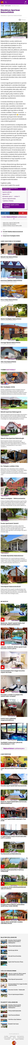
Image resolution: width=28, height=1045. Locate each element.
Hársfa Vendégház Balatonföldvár (11, 319)
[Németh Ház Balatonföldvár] (14, 249)
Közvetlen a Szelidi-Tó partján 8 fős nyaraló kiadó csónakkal (12, 695)
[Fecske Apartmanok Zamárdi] (14, 514)
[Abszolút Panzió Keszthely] (4, 957)
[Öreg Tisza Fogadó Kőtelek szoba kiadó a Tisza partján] (14, 812)
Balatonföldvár (14, 222)
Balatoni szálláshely (19, 1039)
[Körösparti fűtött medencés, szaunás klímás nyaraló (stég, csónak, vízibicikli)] (14, 897)
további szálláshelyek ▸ (14, 218)
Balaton (6, 222)
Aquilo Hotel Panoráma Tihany (15, 962)
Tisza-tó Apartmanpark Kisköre (15, 994)
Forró (2, 619)
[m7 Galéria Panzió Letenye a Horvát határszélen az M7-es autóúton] (14, 829)
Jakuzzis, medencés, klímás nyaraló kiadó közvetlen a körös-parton (13, 647)
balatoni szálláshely (10, 224)
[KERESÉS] (6, 2)
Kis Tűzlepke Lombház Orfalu (10, 466)
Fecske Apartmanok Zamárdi (9, 523)
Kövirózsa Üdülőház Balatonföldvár (11, 280)
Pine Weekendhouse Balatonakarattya (11, 854)
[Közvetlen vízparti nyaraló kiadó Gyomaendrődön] (14, 779)
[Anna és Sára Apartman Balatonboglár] (14, 428)
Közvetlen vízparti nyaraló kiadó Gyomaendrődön (14, 785)
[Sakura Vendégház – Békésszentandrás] (14, 486)
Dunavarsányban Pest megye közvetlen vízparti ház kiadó (13, 671)
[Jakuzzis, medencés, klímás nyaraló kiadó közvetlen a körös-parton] (14, 636)
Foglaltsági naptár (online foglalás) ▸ (11, 206)
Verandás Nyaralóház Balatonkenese (12, 555)
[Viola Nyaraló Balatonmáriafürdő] (14, 574)
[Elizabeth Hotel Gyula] (4, 1025)
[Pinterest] (22, 213)
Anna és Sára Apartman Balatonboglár (12, 438)
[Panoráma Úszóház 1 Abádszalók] (4, 990)
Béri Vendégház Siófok (8, 387)
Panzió (14, 1037)
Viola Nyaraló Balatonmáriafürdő (11, 586)
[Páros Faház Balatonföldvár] (14, 291)
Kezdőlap (6, 1036)
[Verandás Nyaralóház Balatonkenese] (14, 543)
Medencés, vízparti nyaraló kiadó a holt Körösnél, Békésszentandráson (13, 623)
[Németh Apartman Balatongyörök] (14, 403)
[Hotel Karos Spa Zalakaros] (4, 1020)
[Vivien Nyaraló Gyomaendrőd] (4, 980)
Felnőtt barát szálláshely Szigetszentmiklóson (8, 719)
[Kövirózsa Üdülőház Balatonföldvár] (14, 270)
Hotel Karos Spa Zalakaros (14, 1019)
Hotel (13, 1039)
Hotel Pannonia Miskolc (14, 1015)
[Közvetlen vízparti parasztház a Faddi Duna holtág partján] (14, 863)
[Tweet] (14, 213)
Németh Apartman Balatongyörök (11, 412)
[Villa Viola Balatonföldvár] (14, 353)
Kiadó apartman (12, 716)
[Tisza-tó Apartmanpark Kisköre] (4, 995)
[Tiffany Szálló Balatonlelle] (4, 946)
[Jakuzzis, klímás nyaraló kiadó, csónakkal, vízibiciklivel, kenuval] (14, 915)
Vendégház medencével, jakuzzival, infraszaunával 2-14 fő (11, 743)
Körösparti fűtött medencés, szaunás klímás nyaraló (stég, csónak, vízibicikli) (12, 905)
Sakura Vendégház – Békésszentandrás (13, 498)
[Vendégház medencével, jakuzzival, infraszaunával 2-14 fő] (14, 732)
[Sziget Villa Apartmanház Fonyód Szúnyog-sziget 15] (14, 761)
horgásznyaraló (16, 644)
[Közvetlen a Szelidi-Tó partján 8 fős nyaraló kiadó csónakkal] (14, 684)
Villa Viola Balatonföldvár (8, 362)
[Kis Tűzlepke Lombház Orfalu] (14, 456)
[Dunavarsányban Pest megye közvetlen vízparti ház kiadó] (14, 660)
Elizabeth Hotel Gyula (13, 1024)
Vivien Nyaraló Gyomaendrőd (15, 979)
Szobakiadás (7, 1039)
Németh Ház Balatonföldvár (9, 257)
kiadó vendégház (12, 740)
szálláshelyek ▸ (14, 748)
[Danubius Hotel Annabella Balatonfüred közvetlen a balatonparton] (4, 942)
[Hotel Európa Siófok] (4, 952)
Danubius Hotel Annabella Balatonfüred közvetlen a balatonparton (14, 941)
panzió (14, 817)
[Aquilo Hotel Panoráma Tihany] (4, 963)
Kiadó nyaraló (11, 254)
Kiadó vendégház (7, 1037)
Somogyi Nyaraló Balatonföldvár (10, 342)
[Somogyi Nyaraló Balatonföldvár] (14, 332)
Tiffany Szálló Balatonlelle (14, 946)
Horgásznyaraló (20, 1037)
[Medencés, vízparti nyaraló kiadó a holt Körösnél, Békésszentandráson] (14, 612)
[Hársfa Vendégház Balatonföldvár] (14, 310)
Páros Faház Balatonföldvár (9, 300)
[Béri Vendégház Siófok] (14, 378)
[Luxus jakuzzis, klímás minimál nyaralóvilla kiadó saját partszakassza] (14, 880)
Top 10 (25, 3)
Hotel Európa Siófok (13, 950)
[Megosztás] (5, 213)
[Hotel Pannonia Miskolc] (4, 1015)
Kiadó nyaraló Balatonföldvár (13, 225)
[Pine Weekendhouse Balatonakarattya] (14, 847)
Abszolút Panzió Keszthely (14, 956)
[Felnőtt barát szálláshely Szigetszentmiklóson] (14, 708)
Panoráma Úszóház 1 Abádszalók (16, 989)
